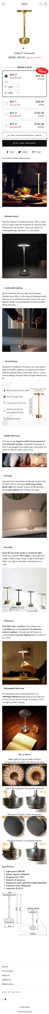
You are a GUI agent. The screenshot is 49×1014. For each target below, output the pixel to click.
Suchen (5, 966)
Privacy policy (7, 971)
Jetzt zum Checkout (24, 143)
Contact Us (6, 979)
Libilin (25, 4)
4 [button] (28, 48)
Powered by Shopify (24, 1011)
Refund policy (7, 984)
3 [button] (26, 48)
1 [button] (21, 48)
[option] (24, 27)
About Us (5, 975)
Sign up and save (11, 992)
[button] (24, 76)
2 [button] (23, 48)
